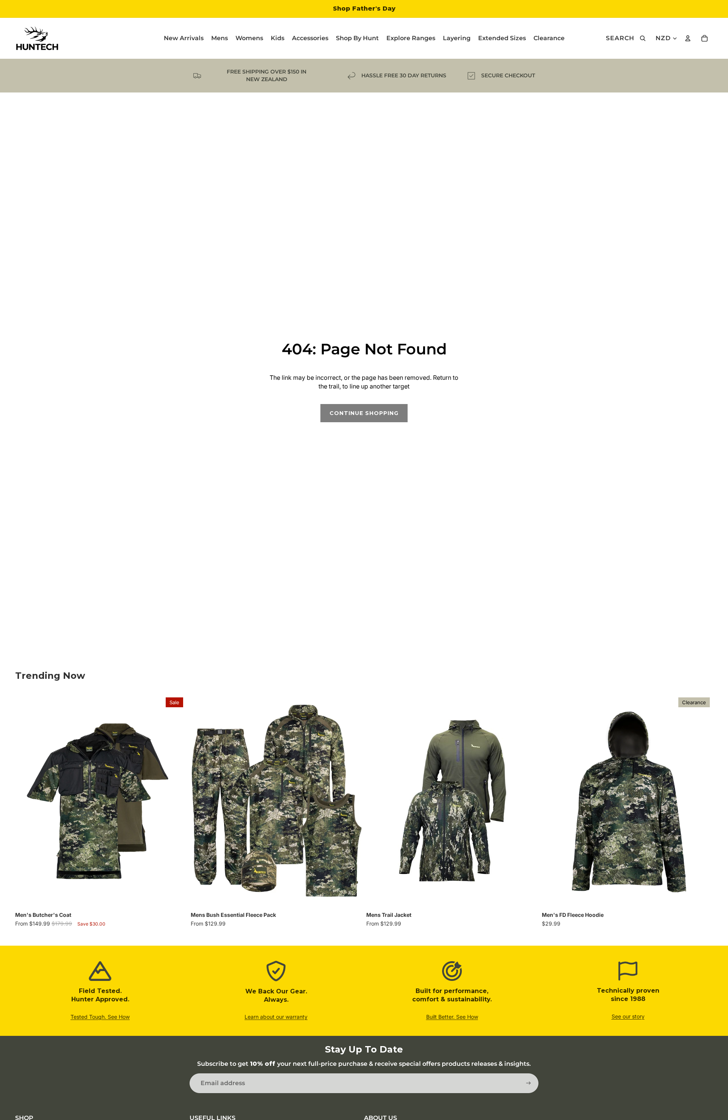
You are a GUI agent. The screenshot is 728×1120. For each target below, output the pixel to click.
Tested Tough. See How (100, 1016)
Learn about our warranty (276, 1016)
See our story (628, 1016)
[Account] (687, 38)
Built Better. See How (452, 1016)
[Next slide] (174, 801)
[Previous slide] (26, 801)
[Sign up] (528, 1083)
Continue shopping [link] (364, 413)
